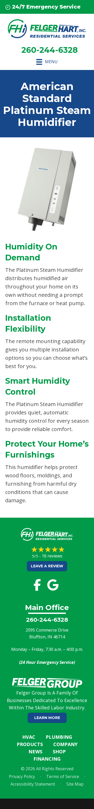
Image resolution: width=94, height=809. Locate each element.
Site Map (75, 784)
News (35, 751)
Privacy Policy (22, 776)
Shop (59, 751)
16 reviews (52, 556)
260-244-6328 (47, 619)
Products (30, 744)
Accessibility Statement (32, 784)
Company (65, 744)
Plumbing (59, 737)
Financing (47, 758)
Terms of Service (62, 776)
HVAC (28, 737)
